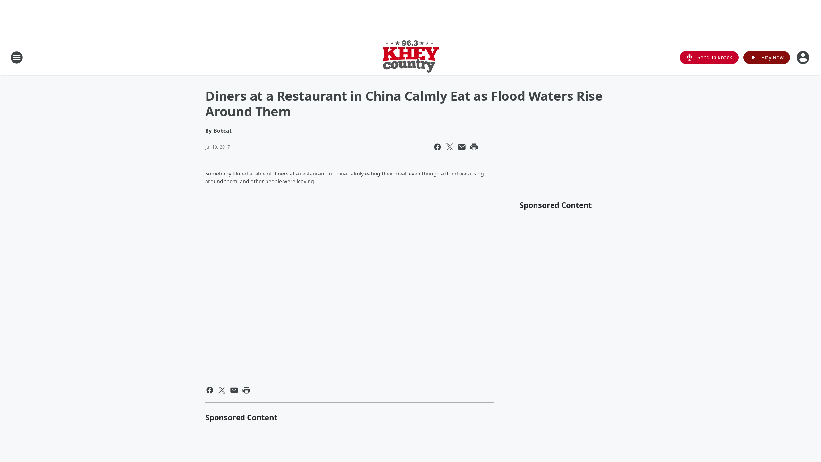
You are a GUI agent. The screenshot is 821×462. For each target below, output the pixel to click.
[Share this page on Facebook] (437, 146)
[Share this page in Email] (461, 146)
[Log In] (804, 57)
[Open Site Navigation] (16, 57)
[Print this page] (474, 146)
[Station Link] (411, 57)
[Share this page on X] (449, 146)
